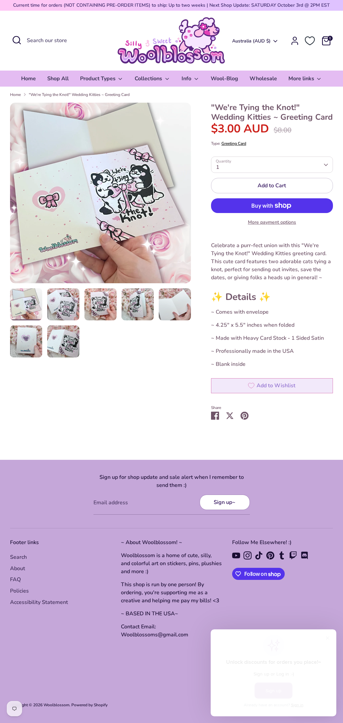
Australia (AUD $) (251, 41)
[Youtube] (236, 555)
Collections (149, 78)
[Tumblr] (282, 555)
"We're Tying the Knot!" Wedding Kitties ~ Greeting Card (79, 94)
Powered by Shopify (89, 705)
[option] (100, 195)
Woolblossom (56, 705)
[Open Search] (16, 40)
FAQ (15, 579)
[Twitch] (293, 555)
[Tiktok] (259, 555)
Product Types (98, 78)
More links (302, 78)
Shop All (58, 78)
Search (18, 557)
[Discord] (304, 555)
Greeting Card (233, 143)
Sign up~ (224, 502)
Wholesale (263, 78)
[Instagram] (248, 555)
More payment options (272, 222)
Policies (19, 591)
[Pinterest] (270, 555)
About (17, 568)
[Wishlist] (310, 40)
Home (28, 78)
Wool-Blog (224, 78)
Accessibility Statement (39, 602)
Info (187, 78)
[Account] (294, 40)
